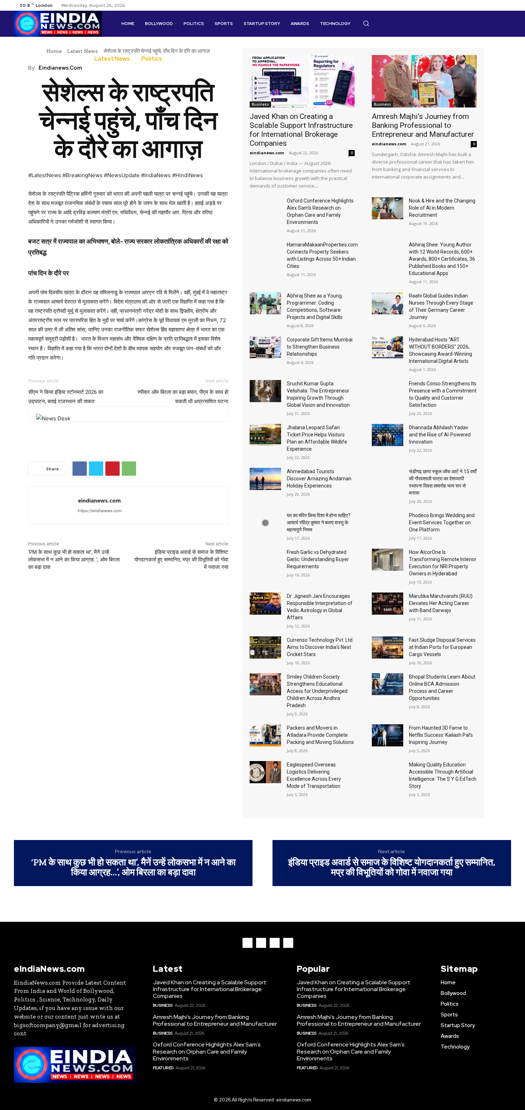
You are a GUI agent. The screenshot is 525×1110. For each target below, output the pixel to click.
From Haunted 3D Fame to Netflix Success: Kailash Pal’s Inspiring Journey (441, 735)
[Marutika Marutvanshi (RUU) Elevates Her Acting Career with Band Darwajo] (387, 603)
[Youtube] (506, 5)
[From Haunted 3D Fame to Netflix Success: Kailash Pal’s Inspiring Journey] (387, 735)
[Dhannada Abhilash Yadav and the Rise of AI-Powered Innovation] (387, 435)
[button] (366, 23)
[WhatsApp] (129, 468)
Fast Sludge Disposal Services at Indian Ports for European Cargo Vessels (442, 647)
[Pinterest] (112, 468)
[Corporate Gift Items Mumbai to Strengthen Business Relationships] (265, 347)
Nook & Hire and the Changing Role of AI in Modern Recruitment (442, 208)
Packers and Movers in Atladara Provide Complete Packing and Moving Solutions (320, 735)
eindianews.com (60, 68)
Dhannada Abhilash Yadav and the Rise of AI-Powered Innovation (440, 435)
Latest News (82, 51)
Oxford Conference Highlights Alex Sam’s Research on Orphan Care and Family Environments (207, 1051)
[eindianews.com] (53, 505)
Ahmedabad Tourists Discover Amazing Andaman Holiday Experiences (319, 479)
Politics (151, 59)
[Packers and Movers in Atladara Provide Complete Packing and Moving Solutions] (265, 735)
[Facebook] (481, 5)
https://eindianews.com (100, 510)
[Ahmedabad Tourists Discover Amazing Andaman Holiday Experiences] (265, 479)
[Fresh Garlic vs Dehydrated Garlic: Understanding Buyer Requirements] (265, 560)
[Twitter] (498, 5)
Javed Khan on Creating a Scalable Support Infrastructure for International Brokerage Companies (301, 130)
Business (260, 104)
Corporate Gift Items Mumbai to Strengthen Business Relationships (319, 347)
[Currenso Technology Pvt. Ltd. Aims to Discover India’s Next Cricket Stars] (265, 647)
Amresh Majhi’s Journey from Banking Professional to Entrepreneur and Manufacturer (423, 125)
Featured (163, 1068)
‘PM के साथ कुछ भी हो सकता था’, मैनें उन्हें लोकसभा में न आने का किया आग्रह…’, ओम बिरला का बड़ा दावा (74, 559)
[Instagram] (489, 5)
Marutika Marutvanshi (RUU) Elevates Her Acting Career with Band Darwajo (440, 603)
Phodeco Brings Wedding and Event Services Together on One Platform (442, 522)
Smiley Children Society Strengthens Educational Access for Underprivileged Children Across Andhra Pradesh (317, 691)
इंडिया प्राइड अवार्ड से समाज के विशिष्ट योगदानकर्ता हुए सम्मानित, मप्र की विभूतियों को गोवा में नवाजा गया (181, 559)
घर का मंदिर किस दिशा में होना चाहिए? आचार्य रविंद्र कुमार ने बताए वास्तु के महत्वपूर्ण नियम (318, 522)
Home (53, 51)
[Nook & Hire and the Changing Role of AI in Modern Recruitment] (387, 208)
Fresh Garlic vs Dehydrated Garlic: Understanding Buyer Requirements (318, 559)
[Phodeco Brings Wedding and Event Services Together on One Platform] (387, 523)
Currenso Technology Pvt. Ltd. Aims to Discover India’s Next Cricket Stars (320, 647)
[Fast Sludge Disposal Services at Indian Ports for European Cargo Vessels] (387, 647)
